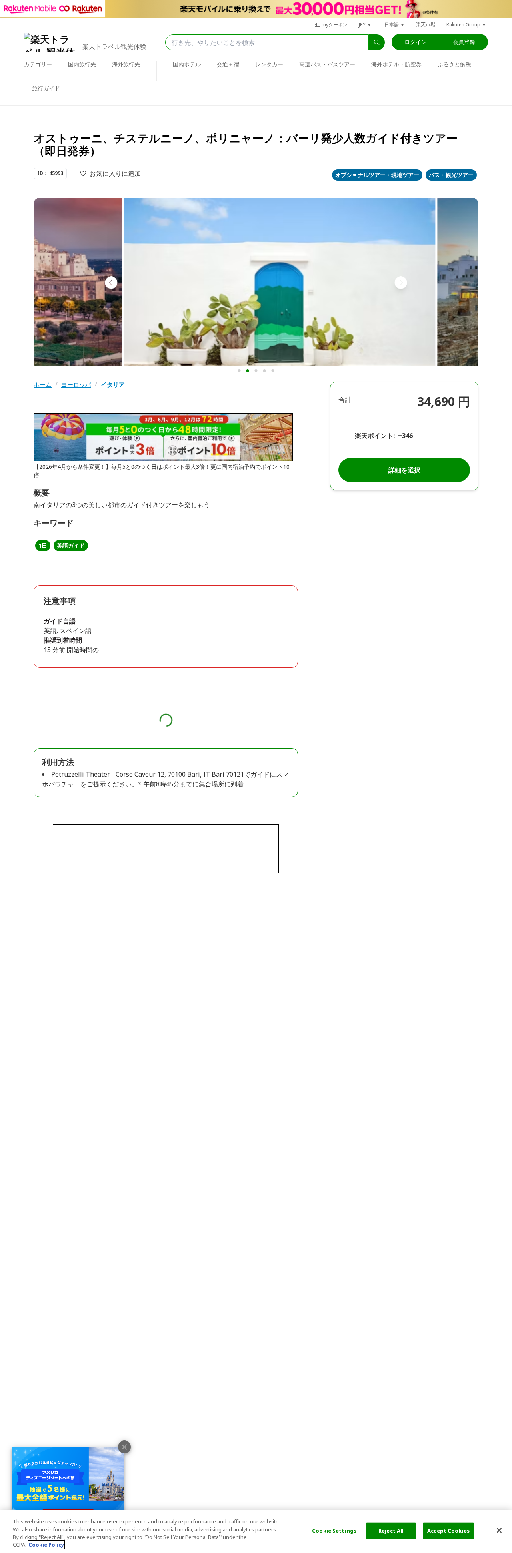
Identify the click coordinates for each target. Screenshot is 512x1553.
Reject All (391, 1530)
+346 (405, 435)
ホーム (43, 385)
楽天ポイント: (375, 435)
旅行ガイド (46, 88)
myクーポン (335, 24)
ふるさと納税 (454, 64)
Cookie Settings (334, 1530)
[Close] (499, 1530)
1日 (42, 545)
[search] (377, 42)
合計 (344, 399)
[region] (256, 1531)
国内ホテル (187, 64)
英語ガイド (71, 545)
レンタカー (269, 64)
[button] (365, 25)
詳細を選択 (404, 470)
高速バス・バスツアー (327, 64)
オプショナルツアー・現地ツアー (377, 175)
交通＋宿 (228, 64)
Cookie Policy (46, 1544)
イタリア (113, 385)
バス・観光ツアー (451, 175)
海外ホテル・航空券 (396, 64)
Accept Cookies (448, 1530)
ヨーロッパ (76, 385)
